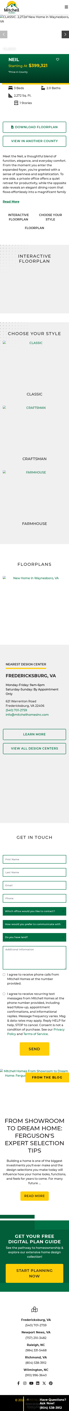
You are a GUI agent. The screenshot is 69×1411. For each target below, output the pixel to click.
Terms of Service (35, 1034)
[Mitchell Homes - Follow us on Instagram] (25, 1383)
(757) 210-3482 (35, 1338)
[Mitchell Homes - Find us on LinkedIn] (38, 1383)
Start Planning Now (34, 1273)
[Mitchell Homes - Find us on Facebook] (18, 1383)
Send (34, 1049)
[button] (65, 34)
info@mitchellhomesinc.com (27, 714)
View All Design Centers (34, 748)
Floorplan (34, 228)
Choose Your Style (50, 217)
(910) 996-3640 (36, 1375)
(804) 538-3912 (35, 1363)
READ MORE (34, 1196)
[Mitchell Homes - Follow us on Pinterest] (50, 1383)
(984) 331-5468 (36, 1350)
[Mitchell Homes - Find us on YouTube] (31, 1383)
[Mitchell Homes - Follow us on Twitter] (44, 1383)
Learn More (34, 734)
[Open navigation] (66, 7)
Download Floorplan (36, 127)
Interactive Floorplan (18, 217)
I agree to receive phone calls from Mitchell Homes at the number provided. (33, 979)
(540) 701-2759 (16, 710)
